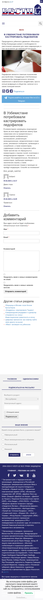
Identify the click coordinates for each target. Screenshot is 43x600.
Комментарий (9, 249)
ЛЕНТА (21, 30)
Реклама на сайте (26, 471)
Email (6, 237)
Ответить (7, 188)
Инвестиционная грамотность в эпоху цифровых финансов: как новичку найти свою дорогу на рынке (21, 319)
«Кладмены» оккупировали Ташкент (19, 310)
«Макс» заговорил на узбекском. (18, 324)
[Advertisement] (21, 350)
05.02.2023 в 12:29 (10, 199)
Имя (5, 229)
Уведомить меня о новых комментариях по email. (21, 278)
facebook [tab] (12, 379)
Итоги (28, 455)
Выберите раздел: (12, 395)
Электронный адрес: (13, 403)
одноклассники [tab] (30, 379)
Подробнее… (21, 597)
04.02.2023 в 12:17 (10, 181)
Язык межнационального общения (19, 440)
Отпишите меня (13, 412)
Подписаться (11, 417)
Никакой (8, 449)
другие (5, 572)
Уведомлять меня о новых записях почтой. (18, 286)
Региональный (11, 444)
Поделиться (19, 91)
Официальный (11, 435)
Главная (12, 471)
